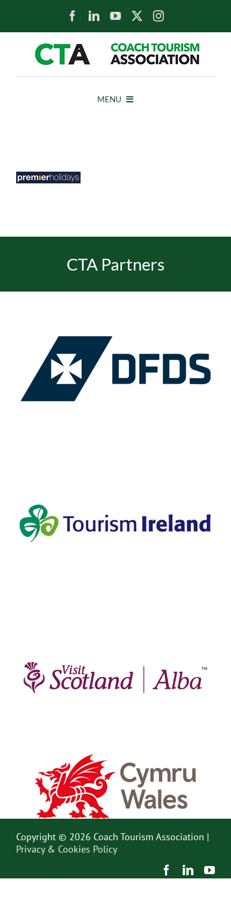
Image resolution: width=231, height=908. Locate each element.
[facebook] (72, 16)
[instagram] (158, 16)
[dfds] (115, 296)
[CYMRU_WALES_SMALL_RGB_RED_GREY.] (115, 759)
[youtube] (115, 16)
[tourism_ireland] (115, 450)
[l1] (115, 47)
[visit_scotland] (115, 605)
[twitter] (137, 16)
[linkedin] (94, 16)
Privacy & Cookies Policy (66, 849)
